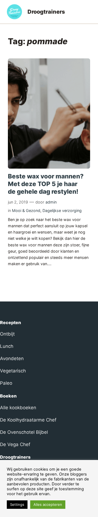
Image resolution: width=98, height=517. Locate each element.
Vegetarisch (13, 370)
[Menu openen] (88, 11)
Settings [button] (17, 504)
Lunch (6, 346)
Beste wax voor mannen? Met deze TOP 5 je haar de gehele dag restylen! (46, 183)
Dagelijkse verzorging (62, 210)
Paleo (6, 383)
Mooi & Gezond (26, 210)
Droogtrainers (46, 11)
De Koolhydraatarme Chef (28, 420)
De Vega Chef (15, 444)
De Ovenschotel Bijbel (24, 432)
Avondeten (12, 358)
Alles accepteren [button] (47, 504)
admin (51, 202)
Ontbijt (7, 334)
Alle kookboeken (18, 407)
